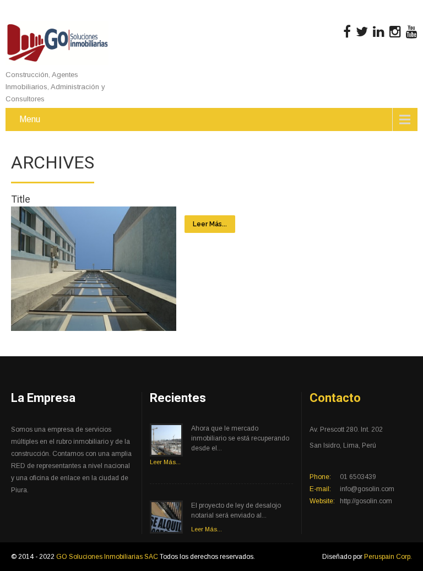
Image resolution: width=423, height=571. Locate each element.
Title (20, 199)
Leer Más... (210, 224)
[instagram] (395, 32)
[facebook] (347, 32)
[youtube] (411, 32)
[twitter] (362, 32)
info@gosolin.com (367, 489)
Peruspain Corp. (388, 557)
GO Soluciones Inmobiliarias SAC (108, 557)
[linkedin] (378, 32)
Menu (29, 119)
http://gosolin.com (366, 501)
